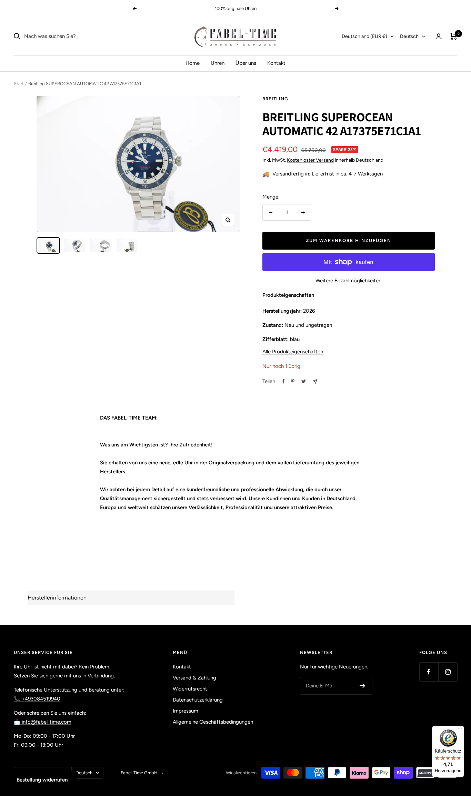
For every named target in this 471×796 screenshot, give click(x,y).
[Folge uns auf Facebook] (428, 671)
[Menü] (460, 730)
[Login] (438, 36)
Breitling (275, 98)
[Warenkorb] (453, 36)
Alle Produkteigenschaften (292, 352)
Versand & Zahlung (194, 678)
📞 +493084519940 (37, 699)
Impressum (185, 711)
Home (193, 63)
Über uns (246, 63)
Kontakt (276, 63)
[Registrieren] (362, 685)
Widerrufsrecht (190, 689)
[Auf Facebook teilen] (283, 381)
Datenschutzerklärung (198, 700)
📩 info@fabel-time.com (42, 722)
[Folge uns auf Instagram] (447, 671)
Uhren (217, 63)
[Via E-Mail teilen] (315, 381)
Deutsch (409, 36)
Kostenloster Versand (310, 160)
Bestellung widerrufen (42, 780)
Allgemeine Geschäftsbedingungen (213, 722)
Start (19, 83)
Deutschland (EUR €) (364, 36)
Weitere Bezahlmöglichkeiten (348, 281)
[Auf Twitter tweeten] (304, 381)
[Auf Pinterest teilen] (292, 381)
